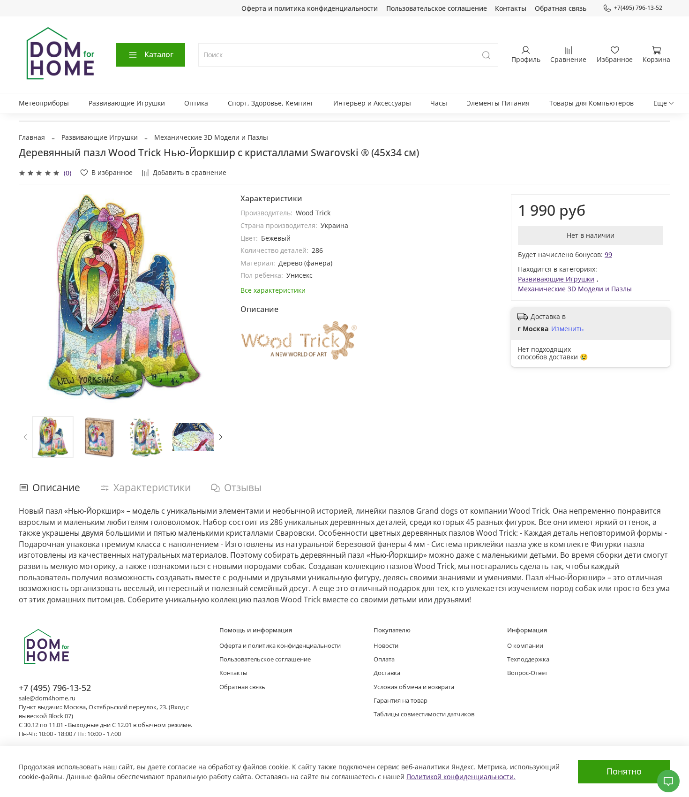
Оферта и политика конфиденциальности (309, 8)
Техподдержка (528, 659)
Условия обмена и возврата (414, 687)
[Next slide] (214, 299)
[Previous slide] (32, 299)
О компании (525, 646)
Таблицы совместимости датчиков (424, 714)
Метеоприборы (44, 103)
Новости (386, 646)
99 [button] (608, 254)
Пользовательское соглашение (436, 8)
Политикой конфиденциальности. (461, 776)
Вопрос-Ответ (527, 673)
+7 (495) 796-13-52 (55, 687)
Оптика (196, 103)
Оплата (384, 659)
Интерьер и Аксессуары (372, 103)
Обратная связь (560, 8)
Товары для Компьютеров (591, 103)
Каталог (158, 54)
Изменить (567, 329)
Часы (438, 103)
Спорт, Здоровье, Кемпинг (271, 103)
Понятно (624, 771)
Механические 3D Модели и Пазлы (211, 137)
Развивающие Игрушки (127, 103)
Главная (32, 137)
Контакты (510, 8)
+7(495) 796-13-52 (638, 8)
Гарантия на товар (400, 701)
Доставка (387, 673)
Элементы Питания (498, 103)
